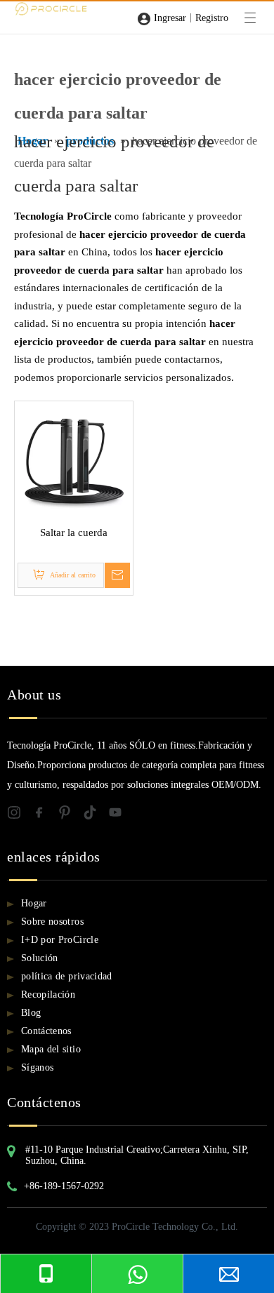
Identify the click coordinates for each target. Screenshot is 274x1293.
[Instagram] (19, 816)
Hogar (34, 903)
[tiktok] (95, 816)
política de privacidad (66, 976)
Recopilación (48, 994)
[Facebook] (45, 816)
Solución (39, 958)
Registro (211, 18)
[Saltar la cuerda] (74, 458)
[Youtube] (119, 816)
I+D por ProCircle (59, 939)
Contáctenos (46, 1031)
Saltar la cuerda (73, 532)
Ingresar (170, 18)
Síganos (37, 1067)
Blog (31, 1012)
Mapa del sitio (51, 1049)
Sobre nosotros (52, 921)
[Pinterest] (70, 816)
